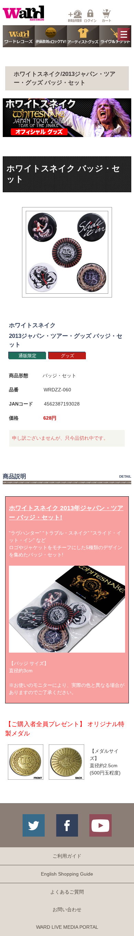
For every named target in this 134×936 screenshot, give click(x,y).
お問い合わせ (67, 909)
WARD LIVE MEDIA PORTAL (67, 927)
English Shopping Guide (67, 874)
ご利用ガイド (67, 856)
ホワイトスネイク (32, 325)
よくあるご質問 (67, 892)
